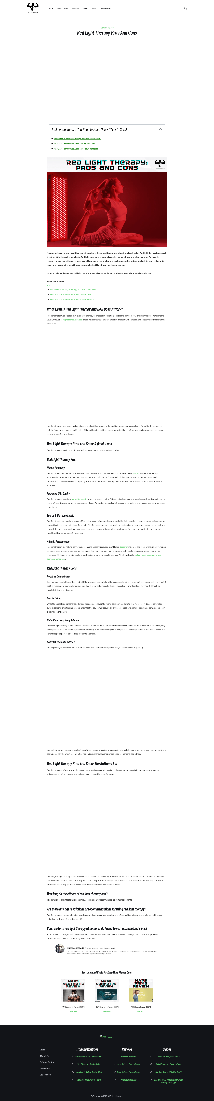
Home (103, 27)
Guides (110, 27)
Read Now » (73, 1011)
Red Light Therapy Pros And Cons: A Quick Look (74, 143)
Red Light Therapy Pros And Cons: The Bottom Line (76, 148)
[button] (161, 129)
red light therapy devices (71, 319)
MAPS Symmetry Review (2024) (106, 1006)
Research (124, 547)
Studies (136, 473)
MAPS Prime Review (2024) (141, 1006)
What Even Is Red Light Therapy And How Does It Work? (77, 138)
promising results (80, 499)
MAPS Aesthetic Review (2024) (73, 1006)
